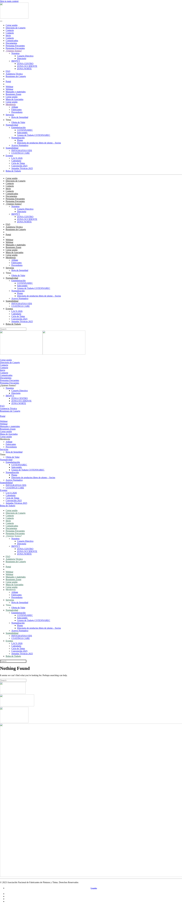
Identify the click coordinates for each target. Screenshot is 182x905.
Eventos (9, 155)
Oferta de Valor (18, 122)
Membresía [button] (5, 439)
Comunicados (12, 40)
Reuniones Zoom (13, 94)
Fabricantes (16, 109)
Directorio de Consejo (15, 28)
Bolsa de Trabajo (13, 171)
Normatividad (12, 125)
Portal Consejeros (13, 79)
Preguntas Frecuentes (15, 45)
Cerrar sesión (11, 25)
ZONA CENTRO (25, 63)
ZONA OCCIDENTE (27, 66)
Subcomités (22, 132)
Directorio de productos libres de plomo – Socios (39, 143)
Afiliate (14, 107)
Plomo (20, 140)
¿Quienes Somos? (14, 51)
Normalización (18, 137)
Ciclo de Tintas (18, 163)
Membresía (11, 104)
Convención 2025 (19, 166)
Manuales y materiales (16, 91)
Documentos (11, 43)
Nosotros (15, 53)
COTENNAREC (25, 130)
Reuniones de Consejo (16, 76)
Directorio (21, 58)
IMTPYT (15, 61)
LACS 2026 (16, 158)
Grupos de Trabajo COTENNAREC (33, 135)
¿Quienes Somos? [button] (8, 385)
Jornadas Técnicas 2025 (22, 168)
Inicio (8, 35)
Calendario (16, 160)
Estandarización (18, 127)
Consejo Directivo (25, 56)
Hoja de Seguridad (19, 117)
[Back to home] (14, 18)
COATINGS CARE (20, 153)
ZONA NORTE (24, 68)
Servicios (10, 114)
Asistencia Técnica (14, 74)
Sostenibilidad (12, 148)
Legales (94, 888)
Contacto (10, 30)
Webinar (9, 86)
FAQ (8, 71)
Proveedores (16, 112)
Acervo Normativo (19, 145)
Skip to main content (9, 1)
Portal (8, 81)
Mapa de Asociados (14, 99)
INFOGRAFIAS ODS (21, 150)
